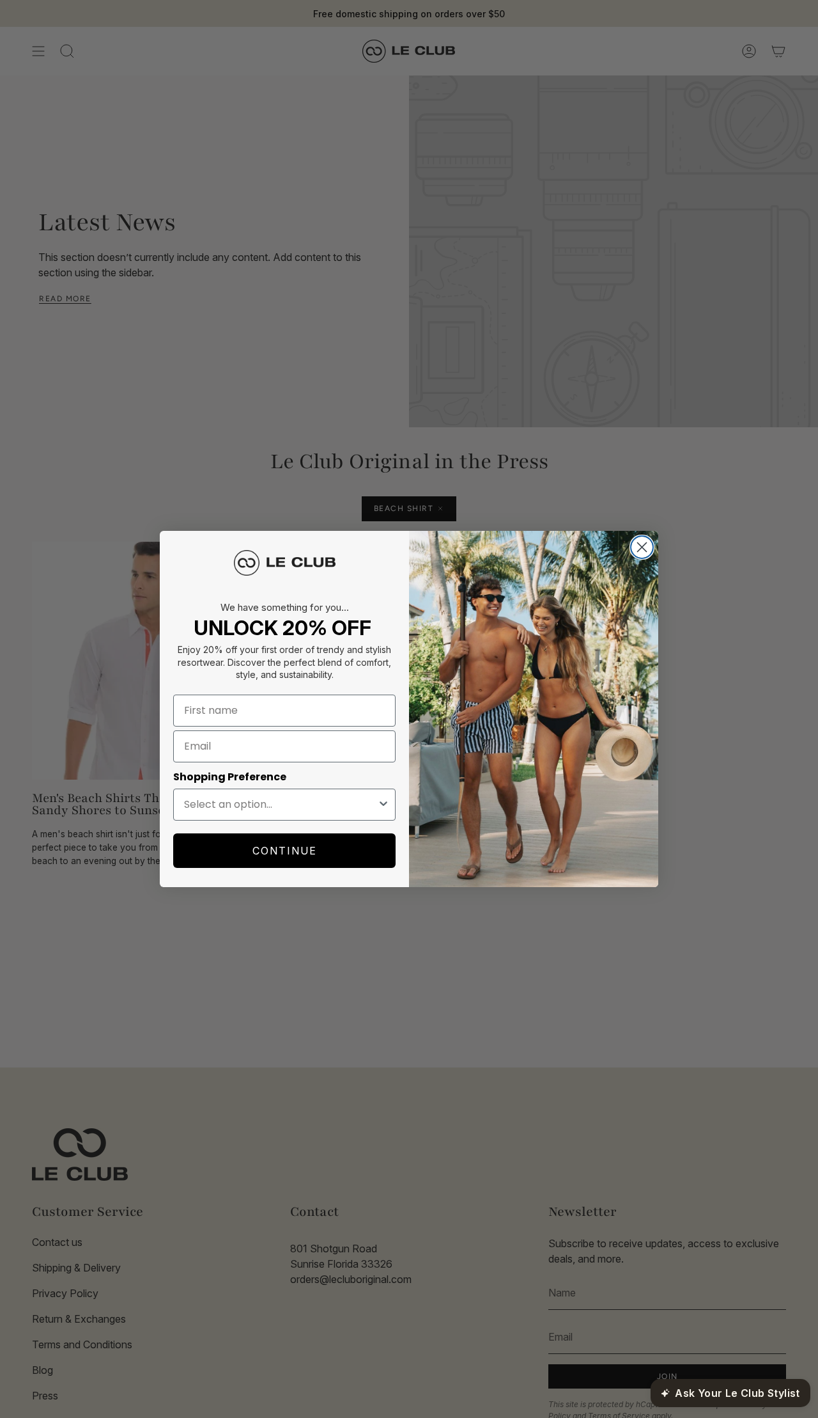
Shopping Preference (229, 776)
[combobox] (280, 804)
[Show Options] (383, 804)
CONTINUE (284, 850)
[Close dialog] (642, 547)
